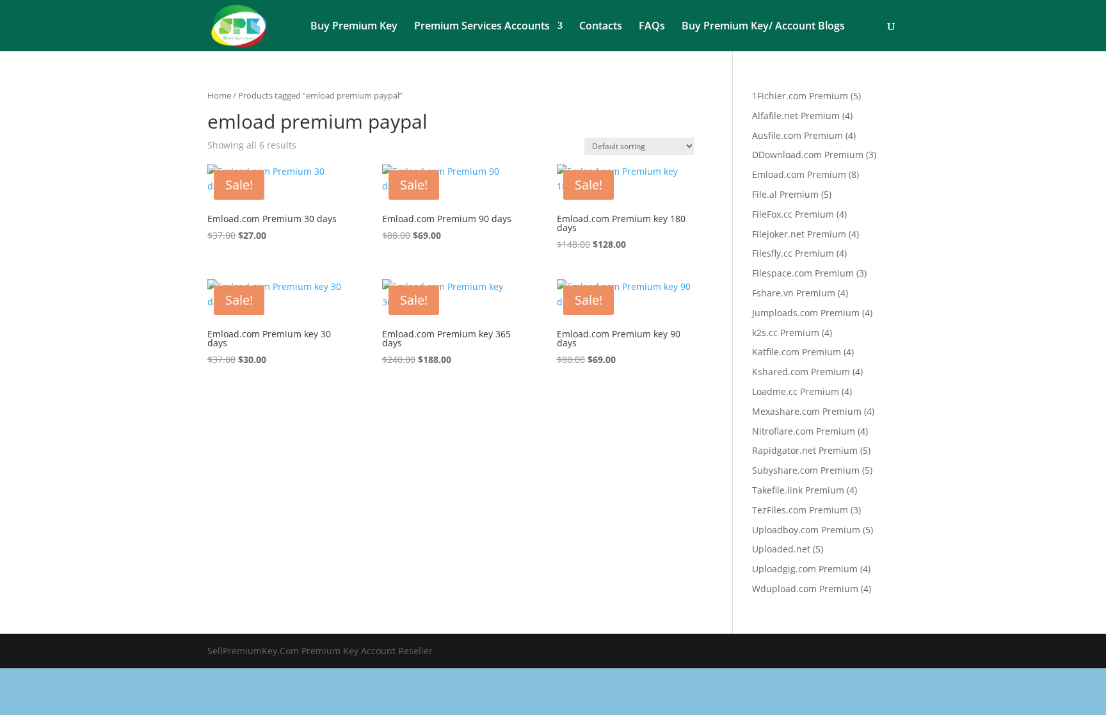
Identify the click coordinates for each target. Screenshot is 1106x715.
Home (219, 95)
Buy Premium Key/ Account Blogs (763, 27)
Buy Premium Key (353, 27)
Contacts (600, 27)
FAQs (652, 27)
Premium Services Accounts (482, 27)
